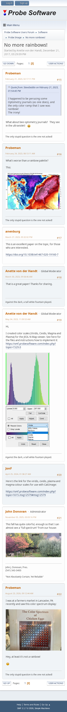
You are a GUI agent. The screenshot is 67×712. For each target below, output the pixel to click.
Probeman (13, 73)
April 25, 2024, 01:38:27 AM (18, 474)
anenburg (12, 231)
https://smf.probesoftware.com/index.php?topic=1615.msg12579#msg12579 (31, 493)
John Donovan (16, 511)
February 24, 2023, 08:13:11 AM (20, 153)
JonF (8, 468)
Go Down (8, 63)
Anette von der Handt (21, 271)
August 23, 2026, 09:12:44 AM (19, 593)
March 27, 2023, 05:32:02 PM (18, 237)
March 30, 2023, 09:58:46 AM (18, 276)
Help (19, 704)
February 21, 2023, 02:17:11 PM (20, 79)
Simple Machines (42, 708)
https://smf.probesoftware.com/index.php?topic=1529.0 (31, 345)
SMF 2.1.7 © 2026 (25, 708)
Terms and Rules (31, 704)
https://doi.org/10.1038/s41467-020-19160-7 (32, 254)
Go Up (6, 683)
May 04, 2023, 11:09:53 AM (18, 319)
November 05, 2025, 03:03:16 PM (20, 517)
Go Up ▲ (46, 704)
